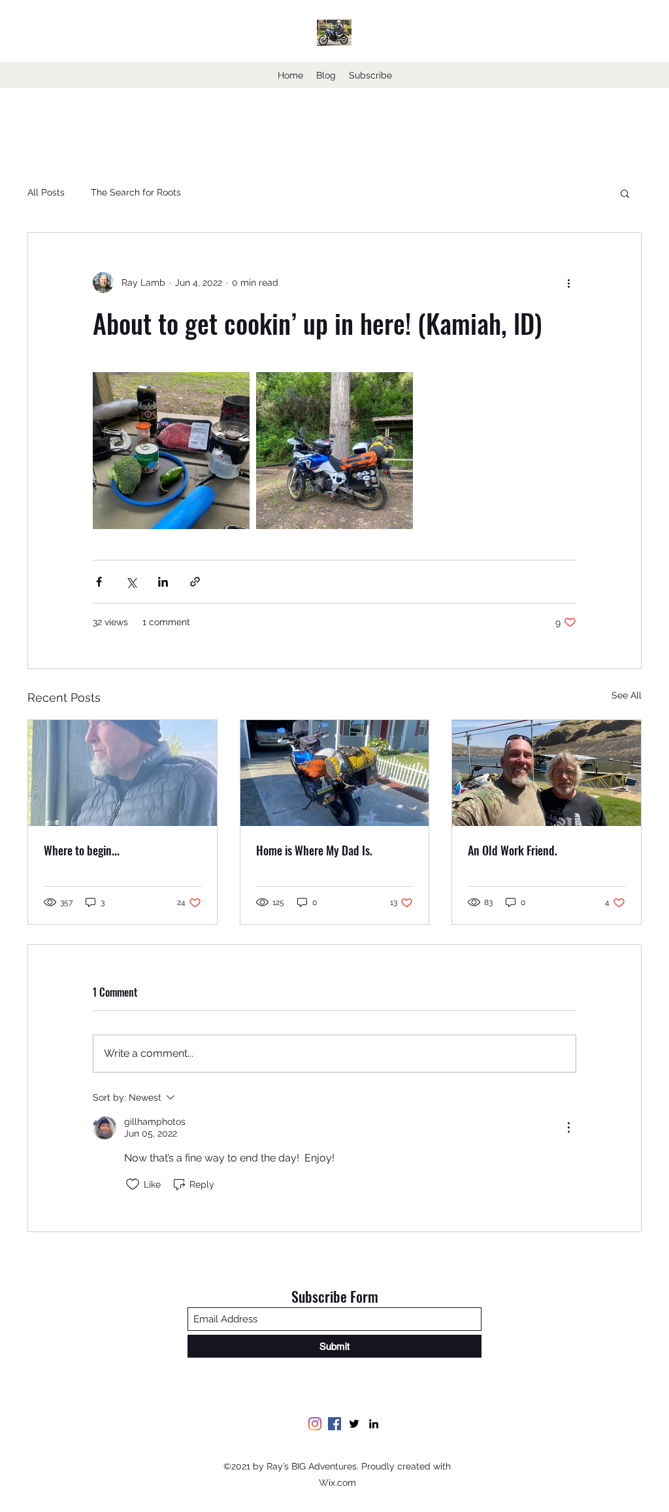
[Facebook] (334, 1423)
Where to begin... (82, 850)
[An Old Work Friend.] (546, 773)
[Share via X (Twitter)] (131, 582)
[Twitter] (354, 1423)
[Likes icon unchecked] (132, 1184)
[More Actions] (568, 1127)
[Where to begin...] (122, 773)
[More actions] (568, 282)
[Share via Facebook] (99, 582)
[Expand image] (171, 450)
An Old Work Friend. (512, 850)
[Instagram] (314, 1423)
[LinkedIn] (373, 1423)
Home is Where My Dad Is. (314, 850)
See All (627, 695)
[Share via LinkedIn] (163, 582)
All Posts (46, 192)
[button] (625, 193)
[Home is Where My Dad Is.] (334, 773)
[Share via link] (195, 582)
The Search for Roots (136, 192)
